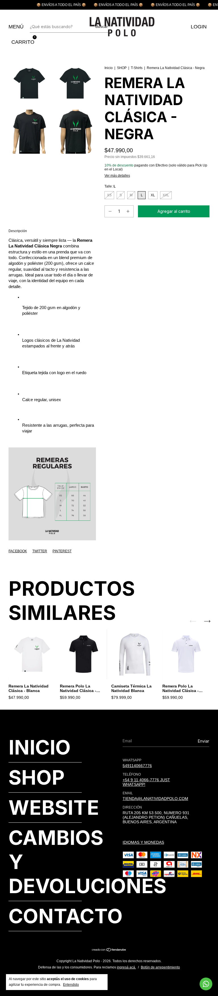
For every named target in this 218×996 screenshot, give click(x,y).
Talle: (110, 186)
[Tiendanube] (109, 950)
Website (54, 807)
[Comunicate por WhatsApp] (206, 984)
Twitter (39, 551)
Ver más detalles (117, 176)
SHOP (122, 68)
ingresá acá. (126, 967)
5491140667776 (137, 765)
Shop (37, 777)
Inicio (108, 68)
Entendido (71, 985)
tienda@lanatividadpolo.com (155, 798)
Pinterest (62, 551)
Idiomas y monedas (143, 842)
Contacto (66, 916)
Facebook (18, 551)
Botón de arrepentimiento (160, 967)
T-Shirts (136, 68)
